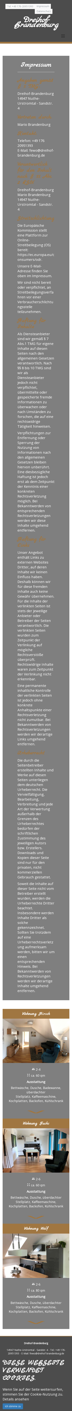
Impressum (43, 6)
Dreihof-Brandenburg (36, 22)
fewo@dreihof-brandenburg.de (35, 153)
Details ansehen (16, 1399)
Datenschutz (44, 11)
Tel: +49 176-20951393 (20, 6)
